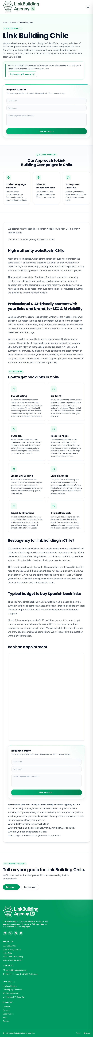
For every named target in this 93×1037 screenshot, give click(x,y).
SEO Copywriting (9, 946)
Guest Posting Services (12, 949)
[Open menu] (88, 7)
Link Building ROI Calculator (14, 997)
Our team (6, 1007)
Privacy (78, 1033)
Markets (13, 22)
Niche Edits (7, 953)
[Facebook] (16, 933)
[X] (10, 933)
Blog (5, 1017)
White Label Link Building (13, 957)
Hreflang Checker (10, 986)
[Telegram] (21, 933)
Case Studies (8, 1014)
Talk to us (10, 887)
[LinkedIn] (5, 933)
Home (5, 22)
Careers (6, 1010)
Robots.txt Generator (11, 993)
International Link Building (13, 960)
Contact (6, 1021)
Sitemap (87, 1033)
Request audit (30, 887)
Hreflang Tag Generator (12, 990)
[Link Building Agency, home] (21, 6)
